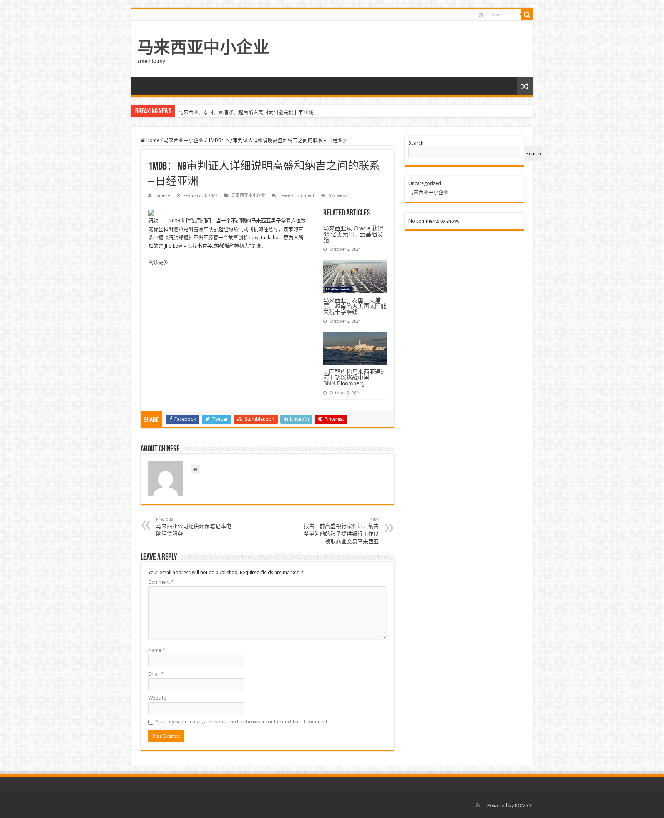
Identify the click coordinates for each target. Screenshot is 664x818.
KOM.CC (524, 805)
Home (152, 140)
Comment (161, 582)
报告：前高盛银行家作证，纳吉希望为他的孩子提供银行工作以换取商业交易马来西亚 (341, 531)
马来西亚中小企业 (203, 47)
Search (415, 143)
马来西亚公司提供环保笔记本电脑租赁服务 (193, 527)
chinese (162, 195)
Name (156, 650)
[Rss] (481, 15)
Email (156, 674)
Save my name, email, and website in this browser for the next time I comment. (242, 722)
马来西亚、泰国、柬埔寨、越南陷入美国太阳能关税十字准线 (245, 112)
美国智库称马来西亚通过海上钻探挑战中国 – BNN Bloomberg (355, 377)
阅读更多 (158, 262)
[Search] (527, 14)
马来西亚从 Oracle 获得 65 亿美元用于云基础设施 (353, 234)
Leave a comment (296, 195)
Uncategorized (424, 183)
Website (157, 698)
